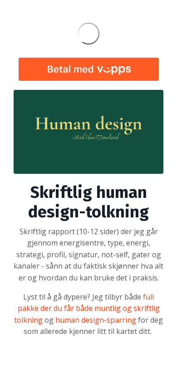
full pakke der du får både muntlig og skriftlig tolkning (87, 308)
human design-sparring (95, 320)
